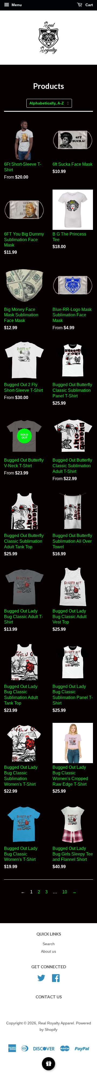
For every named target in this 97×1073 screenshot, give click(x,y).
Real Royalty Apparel (56, 1023)
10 (64, 892)
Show (48, 1063)
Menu (16, 5)
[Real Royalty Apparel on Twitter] (41, 978)
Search (49, 944)
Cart (88, 5)
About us (48, 951)
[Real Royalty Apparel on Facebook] (56, 978)
